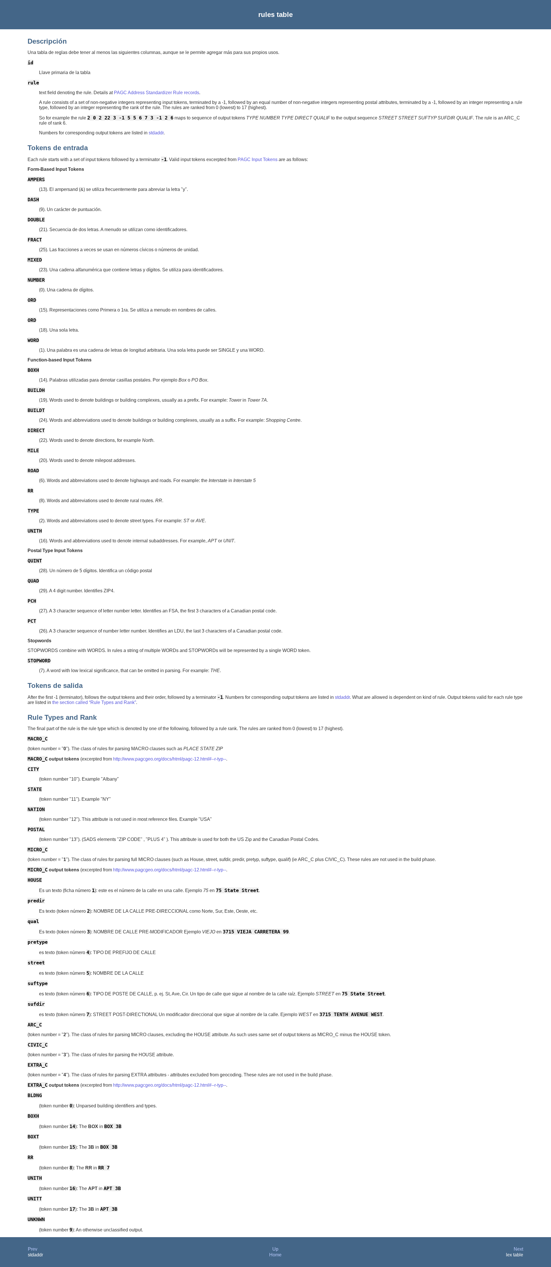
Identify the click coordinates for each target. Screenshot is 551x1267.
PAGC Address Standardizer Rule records (156, 92)
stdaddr (156, 132)
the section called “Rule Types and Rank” (94, 702)
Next (518, 1249)
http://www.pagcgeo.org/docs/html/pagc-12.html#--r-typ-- (169, 759)
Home (275, 1254)
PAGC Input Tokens (258, 159)
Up (275, 1249)
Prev (32, 1249)
